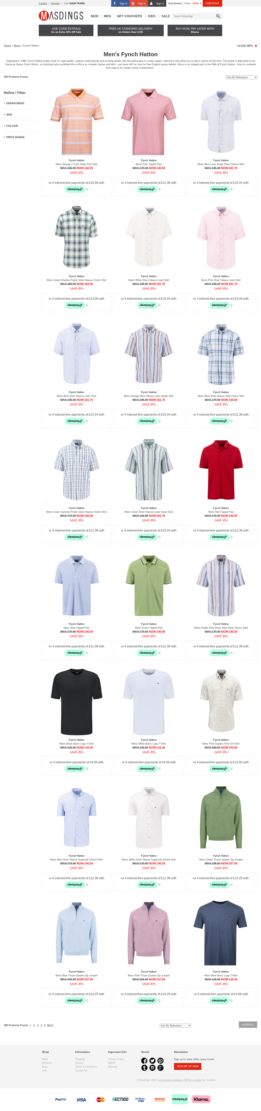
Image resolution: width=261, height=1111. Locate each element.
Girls (44, 1070)
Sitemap (112, 1066)
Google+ (160, 1068)
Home (7, 45)
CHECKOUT (212, 3)
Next (50, 1025)
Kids (152, 16)
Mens (17, 45)
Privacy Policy (116, 1059)
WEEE (112, 1062)
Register (55, 3)
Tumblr (144, 1068)
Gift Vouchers (129, 16)
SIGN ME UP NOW (188, 1066)
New (94, 16)
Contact (43, 3)
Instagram (152, 1068)
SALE (165, 16)
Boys (45, 1066)
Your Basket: (175, 3)
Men (107, 16)
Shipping (80, 1059)
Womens (47, 1062)
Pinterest (160, 1061)
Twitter (152, 1061)
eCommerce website (170, 1080)
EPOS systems (193, 1080)
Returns (79, 1062)
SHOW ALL (248, 1024)
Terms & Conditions (86, 1066)
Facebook (144, 1061)
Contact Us (81, 1070)
